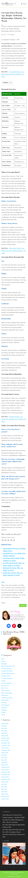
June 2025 (4, 757)
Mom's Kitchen (5, 690)
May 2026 (4, 731)
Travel (3, 715)
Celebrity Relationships (7, 673)
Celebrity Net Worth (6, 671)
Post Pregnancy (5, 705)
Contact (16, 873)
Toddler (3, 712)
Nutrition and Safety (6, 698)
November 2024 (5, 774)
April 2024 (4, 791)
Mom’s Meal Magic (6, 693)
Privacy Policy (6, 872)
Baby (2, 659)
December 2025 (5, 743)
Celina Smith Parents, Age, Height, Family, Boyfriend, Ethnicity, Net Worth (12, 74)
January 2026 (5, 740)
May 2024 (4, 789)
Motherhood (4, 695)
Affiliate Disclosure (20, 872)
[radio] (2, 540)
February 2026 (5, 738)
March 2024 (4, 794)
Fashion (3, 681)
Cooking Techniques (6, 678)
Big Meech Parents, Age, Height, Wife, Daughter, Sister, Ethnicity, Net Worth (13, 419)
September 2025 (5, 750)
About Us (12, 873)
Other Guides (5, 700)
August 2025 (4, 752)
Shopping (4, 710)
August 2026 (4, 723)
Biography (12, 34)
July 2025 (4, 755)
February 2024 (5, 796)
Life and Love (5, 685)
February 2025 (5, 767)
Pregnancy (4, 707)
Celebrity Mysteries (6, 668)
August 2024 (4, 782)
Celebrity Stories (6, 676)
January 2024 (5, 799)
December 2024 (5, 772)
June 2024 (4, 787)
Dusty (4, 34)
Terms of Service (13, 872)
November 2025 (5, 745)
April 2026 (4, 733)
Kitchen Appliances (6, 683)
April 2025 (4, 762)
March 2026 (4, 736)
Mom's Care (4, 688)
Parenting (4, 702)
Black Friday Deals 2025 (8, 666)
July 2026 (4, 726)
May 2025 (4, 760)
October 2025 (5, 748)
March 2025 (4, 765)
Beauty (3, 661)
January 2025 (5, 770)
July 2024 (4, 784)
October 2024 (5, 777)
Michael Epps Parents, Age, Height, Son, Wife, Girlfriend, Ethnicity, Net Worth (13, 250)
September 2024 (5, 779)
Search (3, 603)
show (10, 82)
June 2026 (4, 728)
